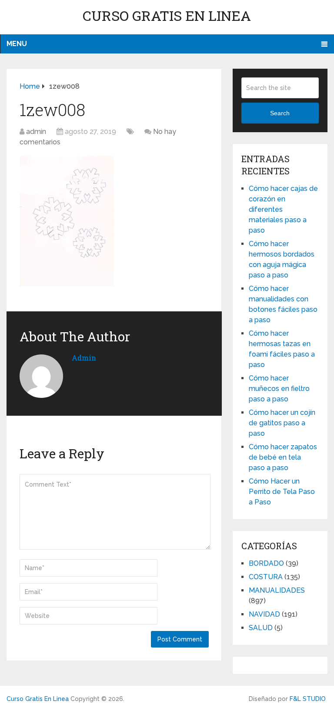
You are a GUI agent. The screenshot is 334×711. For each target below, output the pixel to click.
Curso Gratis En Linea (167, 15)
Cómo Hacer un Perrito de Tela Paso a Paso (282, 491)
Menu (17, 44)
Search (280, 113)
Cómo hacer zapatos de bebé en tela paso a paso (283, 457)
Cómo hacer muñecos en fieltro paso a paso (279, 388)
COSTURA (266, 577)
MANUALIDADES (277, 590)
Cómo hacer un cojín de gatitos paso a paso (282, 422)
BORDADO (266, 563)
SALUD (261, 628)
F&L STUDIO (308, 698)
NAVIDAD (264, 614)
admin (36, 131)
